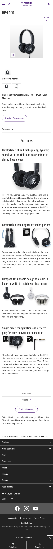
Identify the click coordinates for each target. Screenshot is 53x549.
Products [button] (5, 442)
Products (23, 436)
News (4, 454)
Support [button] (5, 480)
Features (6, 129)
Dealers (5, 473)
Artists (4, 467)
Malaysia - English (12, 493)
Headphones (13, 436)
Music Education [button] (8, 448)
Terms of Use (25, 518)
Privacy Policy (39, 518)
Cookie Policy (26, 523)
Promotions (6, 461)
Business (5, 498)
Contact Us (12, 518)
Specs (25, 399)
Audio (4, 436)
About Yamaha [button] (7, 486)
